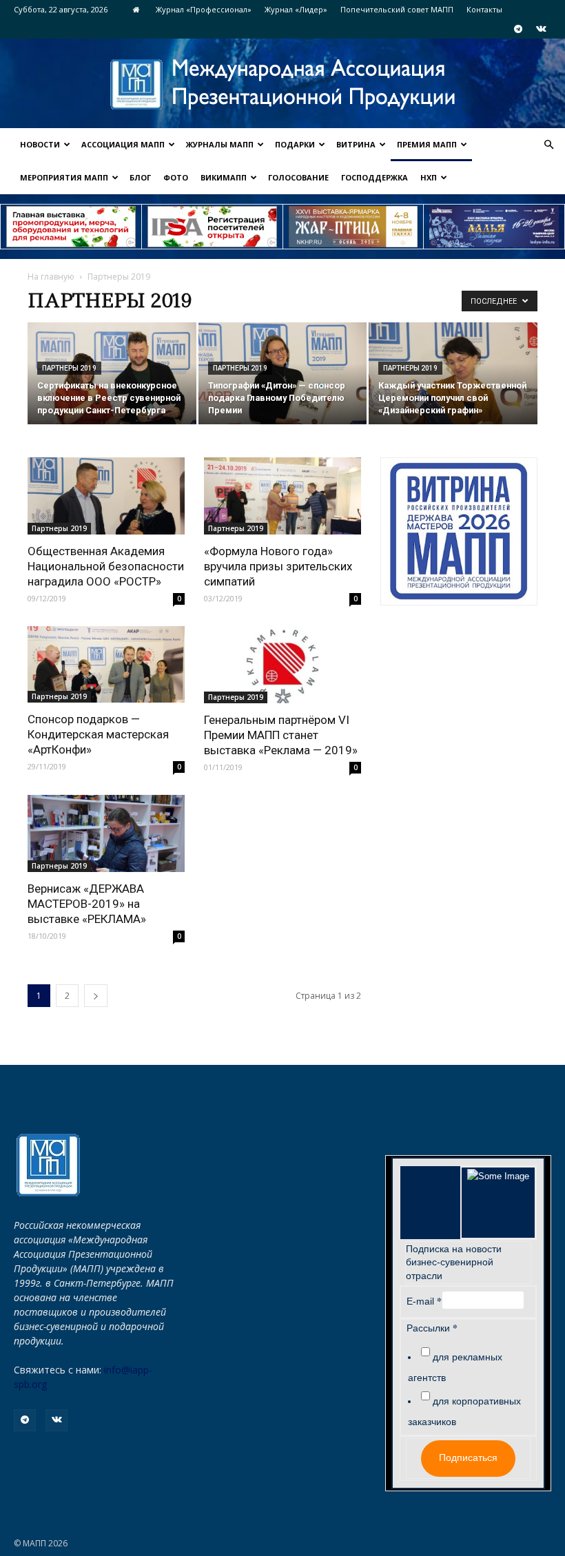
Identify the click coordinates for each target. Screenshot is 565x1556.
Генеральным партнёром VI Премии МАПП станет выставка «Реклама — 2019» (281, 735)
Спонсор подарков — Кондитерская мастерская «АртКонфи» (98, 734)
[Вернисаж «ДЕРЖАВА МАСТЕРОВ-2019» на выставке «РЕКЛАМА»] (106, 833)
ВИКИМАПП (224, 177)
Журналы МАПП (220, 144)
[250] (353, 226)
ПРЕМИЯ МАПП (427, 144)
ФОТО (175, 177)
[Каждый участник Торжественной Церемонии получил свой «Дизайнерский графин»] (453, 374)
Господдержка (374, 177)
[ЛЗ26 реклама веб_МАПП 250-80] (494, 226)
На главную (51, 276)
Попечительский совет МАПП (396, 9)
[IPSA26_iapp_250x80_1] (71, 226)
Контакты (484, 9)
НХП (428, 177)
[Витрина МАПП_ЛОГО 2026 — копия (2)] (459, 531)
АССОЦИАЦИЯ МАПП (123, 144)
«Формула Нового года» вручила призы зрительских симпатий (278, 566)
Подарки (295, 144)
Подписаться (468, 1457)
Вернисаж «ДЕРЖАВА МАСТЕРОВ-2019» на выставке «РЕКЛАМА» (87, 904)
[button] (548, 145)
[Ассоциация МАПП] (282, 84)
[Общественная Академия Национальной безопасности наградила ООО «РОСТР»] (106, 496)
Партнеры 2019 (69, 368)
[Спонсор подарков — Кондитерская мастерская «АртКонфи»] (106, 664)
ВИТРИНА (356, 144)
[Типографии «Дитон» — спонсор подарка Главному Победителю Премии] (282, 374)
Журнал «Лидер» (296, 9)
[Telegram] (518, 29)
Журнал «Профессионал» (203, 9)
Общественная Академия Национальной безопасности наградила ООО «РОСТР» (106, 566)
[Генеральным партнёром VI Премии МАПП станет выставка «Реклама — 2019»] (282, 665)
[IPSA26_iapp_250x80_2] (212, 226)
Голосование (298, 177)
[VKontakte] (541, 29)
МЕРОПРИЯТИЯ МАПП (64, 177)
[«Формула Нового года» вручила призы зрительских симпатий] (282, 496)
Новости (40, 144)
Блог (140, 177)
